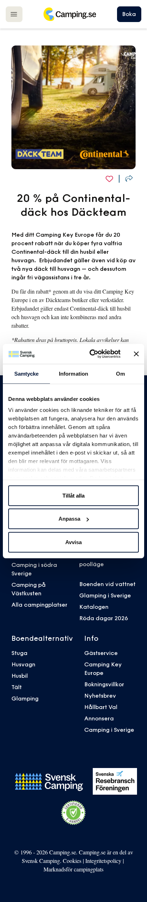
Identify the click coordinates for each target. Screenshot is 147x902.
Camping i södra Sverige (34, 569)
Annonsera (99, 718)
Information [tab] (73, 373)
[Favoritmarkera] (109, 178)
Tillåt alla (73, 495)
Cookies (72, 860)
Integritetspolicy (103, 860)
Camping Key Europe (103, 668)
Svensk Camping (41, 860)
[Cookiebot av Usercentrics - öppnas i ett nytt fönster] (91, 354)
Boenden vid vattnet (107, 584)
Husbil (19, 675)
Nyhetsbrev (100, 695)
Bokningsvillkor (104, 684)
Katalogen (93, 607)
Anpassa (69, 519)
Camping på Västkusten (28, 589)
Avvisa (73, 542)
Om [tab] (120, 373)
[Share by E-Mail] (129, 178)
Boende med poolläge (97, 560)
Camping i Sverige (109, 729)
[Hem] (70, 14)
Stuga (19, 653)
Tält (16, 687)
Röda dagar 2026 (103, 618)
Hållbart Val (100, 707)
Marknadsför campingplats (73, 869)
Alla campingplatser (39, 604)
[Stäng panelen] (136, 353)
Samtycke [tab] (26, 373)
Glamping (25, 698)
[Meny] (14, 14)
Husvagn (23, 664)
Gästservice (101, 653)
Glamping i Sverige (105, 595)
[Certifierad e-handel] (73, 812)
